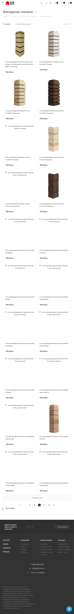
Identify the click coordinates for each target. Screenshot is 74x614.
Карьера (23, 549)
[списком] (67, 24)
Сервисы (6, 548)
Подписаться (62, 527)
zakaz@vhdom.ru (38, 568)
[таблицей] (70, 24)
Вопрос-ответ (62, 552)
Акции (5, 544)
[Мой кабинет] (50, 3)
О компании (25, 544)
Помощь (61, 540)
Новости (23, 546)
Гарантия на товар (46, 552)
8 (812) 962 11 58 (37, 564)
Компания (25, 540)
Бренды (6, 551)
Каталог (6, 540)
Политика (43, 555)
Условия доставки (46, 549)
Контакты (24, 552)
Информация (46, 540)
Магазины (43, 544)
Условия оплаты (45, 546)
